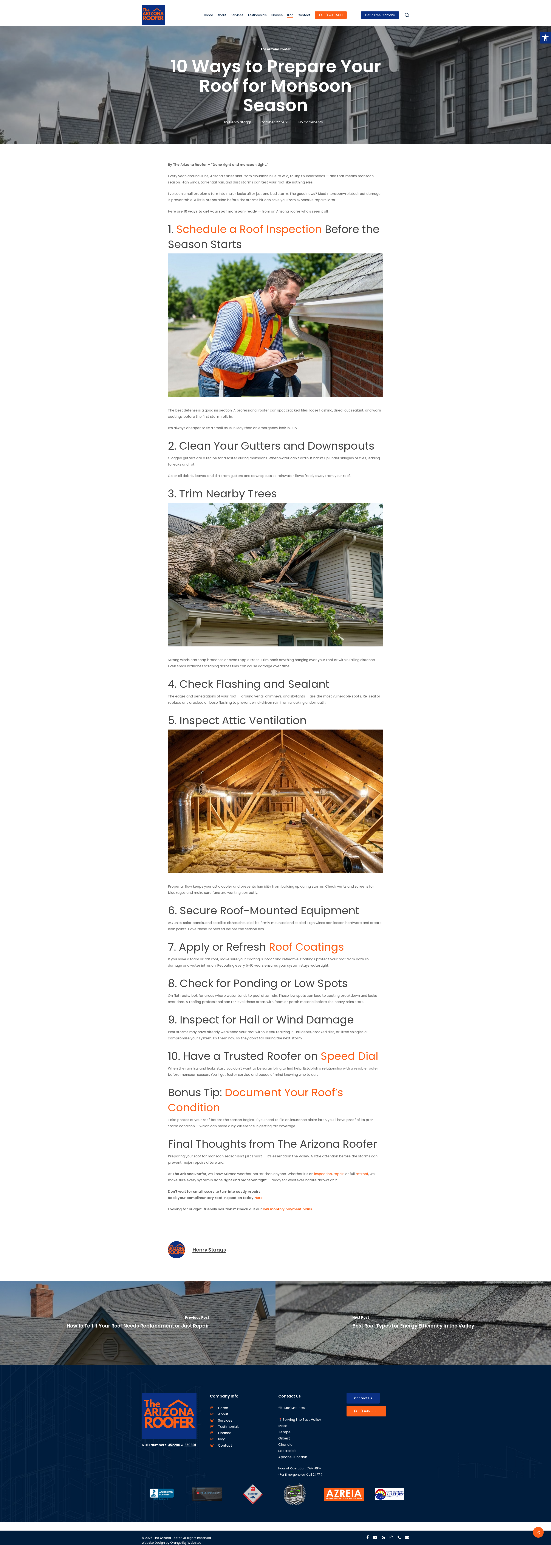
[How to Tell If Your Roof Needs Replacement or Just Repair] (138, 1323)
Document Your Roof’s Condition (255, 1100)
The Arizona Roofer (275, 49)
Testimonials (228, 1426)
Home (223, 1407)
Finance (224, 1432)
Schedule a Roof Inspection (249, 229)
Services (225, 1420)
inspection (323, 1173)
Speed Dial (349, 1056)
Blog (221, 1439)
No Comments (310, 122)
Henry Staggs (240, 122)
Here (258, 1197)
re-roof (362, 1173)
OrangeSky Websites (185, 1542)
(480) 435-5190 (294, 1408)
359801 (190, 1445)
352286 (174, 1445)
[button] (545, 37)
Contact (225, 1445)
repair (338, 1173)
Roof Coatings (306, 947)
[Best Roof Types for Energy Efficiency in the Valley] (413, 1323)
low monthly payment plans (287, 1209)
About (223, 1414)
